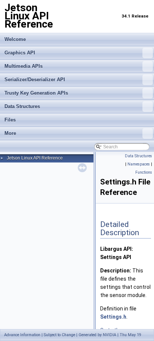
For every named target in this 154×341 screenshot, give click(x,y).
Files (10, 120)
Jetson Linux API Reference (35, 158)
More (10, 133)
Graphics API (19, 53)
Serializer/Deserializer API (34, 79)
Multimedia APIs (23, 66)
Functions (143, 172)
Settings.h (113, 317)
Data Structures (22, 106)
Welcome (15, 39)
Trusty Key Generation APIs (36, 93)
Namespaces (138, 164)
